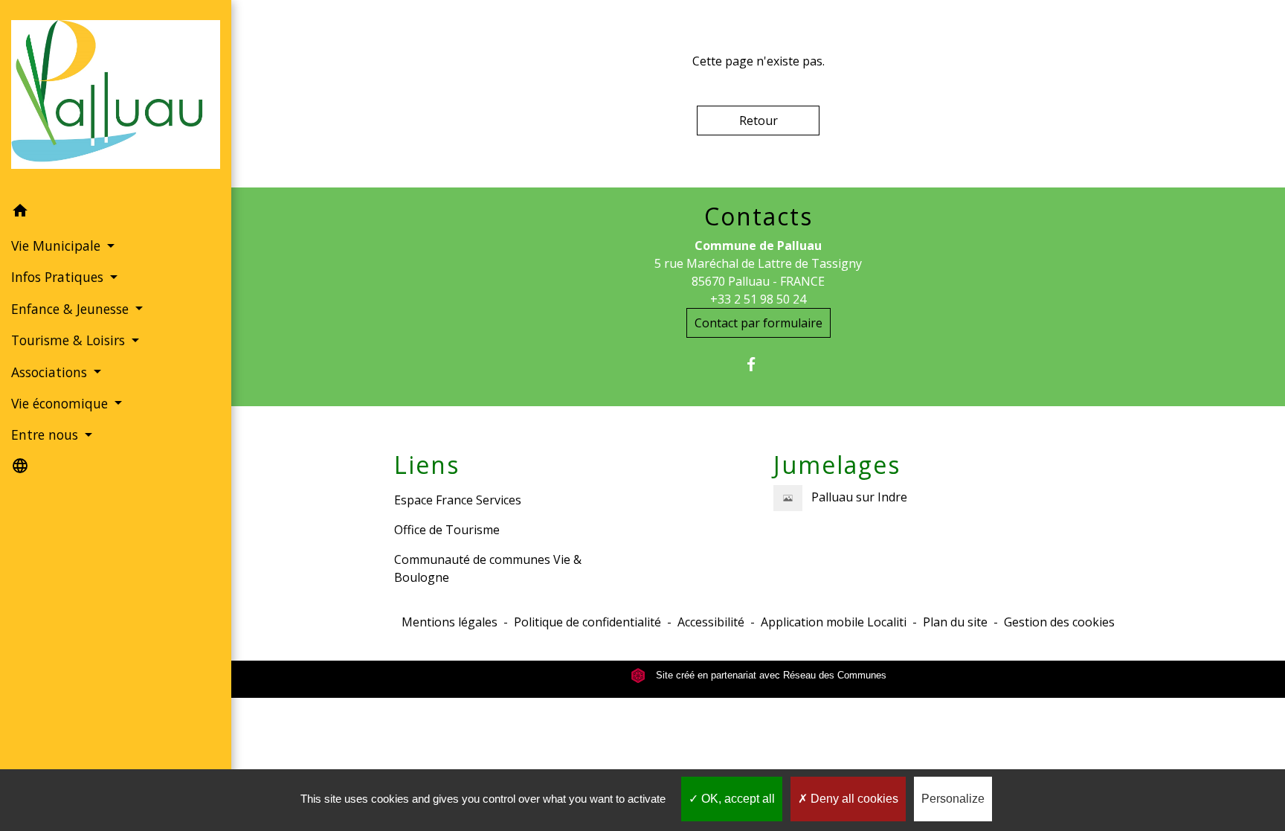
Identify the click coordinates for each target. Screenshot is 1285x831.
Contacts (758, 216)
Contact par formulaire (758, 323)
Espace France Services (457, 500)
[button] (115, 213)
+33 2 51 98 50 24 (758, 299)
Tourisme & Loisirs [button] (70, 340)
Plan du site (955, 622)
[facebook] (758, 364)
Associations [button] (51, 372)
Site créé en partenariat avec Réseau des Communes (769, 675)
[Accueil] (115, 97)
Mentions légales (449, 622)
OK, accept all (736, 798)
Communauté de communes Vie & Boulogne (488, 568)
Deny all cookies (853, 798)
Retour (758, 120)
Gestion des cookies (1059, 622)
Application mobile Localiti (833, 622)
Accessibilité (710, 622)
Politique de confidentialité (587, 622)
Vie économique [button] (61, 403)
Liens (427, 465)
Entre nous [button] (46, 434)
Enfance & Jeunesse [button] (71, 309)
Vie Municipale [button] (57, 245)
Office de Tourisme (447, 530)
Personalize (953, 798)
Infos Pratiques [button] (59, 277)
